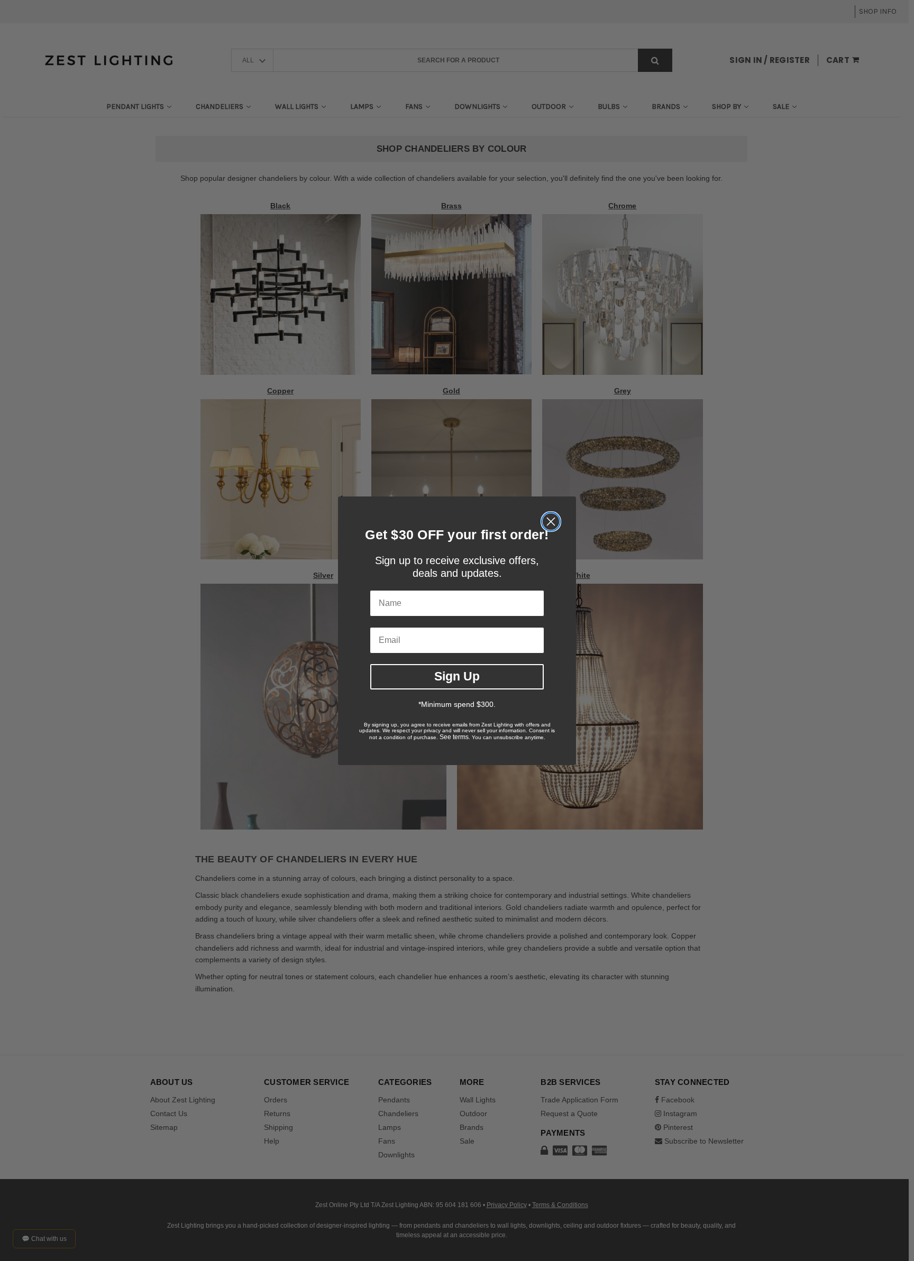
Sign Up (457, 676)
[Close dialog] (551, 521)
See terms (454, 737)
